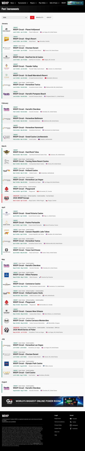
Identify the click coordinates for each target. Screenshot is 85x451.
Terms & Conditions (59, 421)
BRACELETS (39, 17)
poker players (36, 443)
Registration (57, 418)
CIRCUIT (49, 17)
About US (56, 431)
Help (55, 435)
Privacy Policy (58, 425)
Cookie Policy (57, 428)
